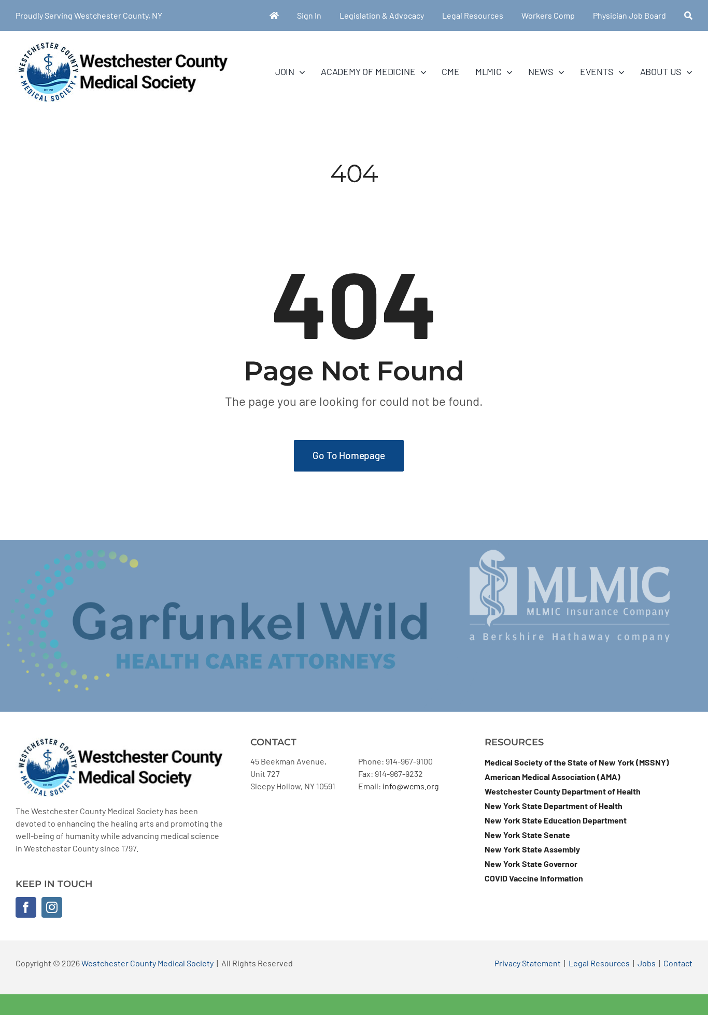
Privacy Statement (527, 963)
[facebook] (26, 907)
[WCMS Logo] (122, 45)
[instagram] (51, 907)
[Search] (688, 15)
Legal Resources (599, 963)
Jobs (647, 963)
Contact (677, 963)
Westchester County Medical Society (147, 963)
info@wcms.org (411, 786)
